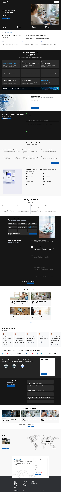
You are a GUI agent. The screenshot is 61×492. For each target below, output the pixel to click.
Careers (15, 484)
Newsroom (15, 487)
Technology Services (25, 485)
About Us (15, 482)
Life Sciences (24, 483)
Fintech (23, 484)
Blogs (14, 486)
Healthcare (5, 32)
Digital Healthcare (24, 482)
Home (2, 32)
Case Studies (15, 483)
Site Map (32, 490)
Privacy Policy (46, 371)
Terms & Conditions (28, 490)
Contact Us (15, 485)
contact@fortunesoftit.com (34, 483)
